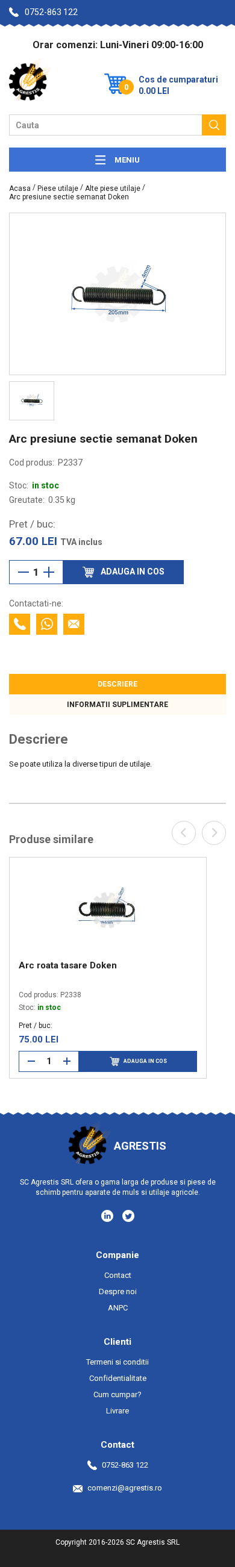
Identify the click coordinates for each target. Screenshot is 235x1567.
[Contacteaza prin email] (73, 624)
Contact (117, 1275)
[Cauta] (214, 125)
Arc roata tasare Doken (68, 965)
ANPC (118, 1307)
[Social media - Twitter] (128, 1216)
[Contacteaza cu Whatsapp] (46, 624)
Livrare (117, 1410)
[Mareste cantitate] (48, 572)
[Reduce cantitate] (23, 572)
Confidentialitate (117, 1378)
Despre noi (118, 1291)
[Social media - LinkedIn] (108, 1215)
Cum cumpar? (117, 1394)
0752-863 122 (51, 12)
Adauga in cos (145, 1061)
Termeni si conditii (117, 1361)
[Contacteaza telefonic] (19, 624)
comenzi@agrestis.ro (124, 1487)
